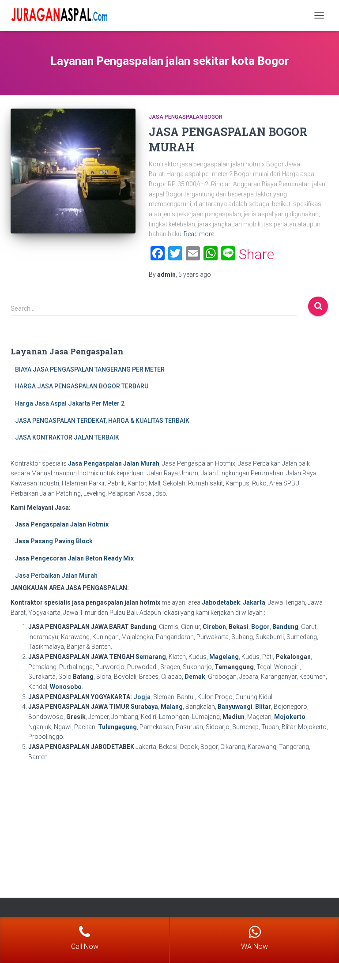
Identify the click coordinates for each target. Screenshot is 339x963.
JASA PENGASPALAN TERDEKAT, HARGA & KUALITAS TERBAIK (102, 420)
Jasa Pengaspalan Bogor (185, 117)
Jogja (142, 696)
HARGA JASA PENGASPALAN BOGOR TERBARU (81, 386)
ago (194, 274)
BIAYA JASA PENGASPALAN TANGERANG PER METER (90, 369)
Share (256, 254)
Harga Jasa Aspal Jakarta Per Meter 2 (69, 403)
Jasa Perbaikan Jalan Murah (56, 575)
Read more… (201, 233)
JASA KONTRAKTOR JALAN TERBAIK (67, 437)
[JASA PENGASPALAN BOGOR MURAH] (73, 171)
